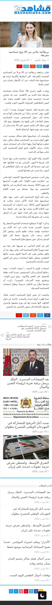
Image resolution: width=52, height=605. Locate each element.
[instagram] (11, 591)
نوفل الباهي (40, 60)
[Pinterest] (26, 591)
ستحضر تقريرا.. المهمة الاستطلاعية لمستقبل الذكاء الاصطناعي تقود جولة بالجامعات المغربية (32, 327)
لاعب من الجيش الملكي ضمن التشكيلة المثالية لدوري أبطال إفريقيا (18, 336)
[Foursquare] (16, 591)
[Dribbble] (21, 591)
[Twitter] (31, 591)
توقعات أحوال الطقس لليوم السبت (29, 575)
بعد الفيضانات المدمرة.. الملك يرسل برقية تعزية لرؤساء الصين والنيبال (28, 383)
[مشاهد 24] (32, 9)
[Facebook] (36, 591)
